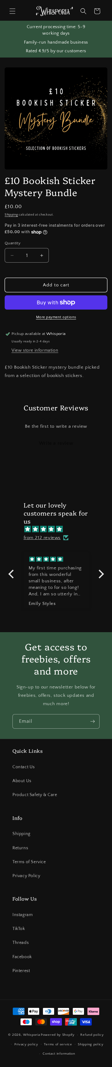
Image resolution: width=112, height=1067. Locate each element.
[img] (59, 529)
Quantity (13, 243)
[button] (12, 11)
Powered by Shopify (58, 1035)
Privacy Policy (26, 875)
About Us (21, 780)
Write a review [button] (56, 443)
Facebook (22, 956)
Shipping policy (91, 1044)
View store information (35, 350)
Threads (20, 942)
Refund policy (92, 1035)
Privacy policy (26, 1044)
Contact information (59, 1054)
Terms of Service (29, 861)
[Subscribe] (92, 721)
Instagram (22, 914)
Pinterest (21, 970)
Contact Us (23, 767)
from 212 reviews (42, 537)
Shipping (11, 214)
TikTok (18, 928)
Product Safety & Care (34, 794)
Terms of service (58, 1044)
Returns (20, 848)
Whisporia (31, 1035)
